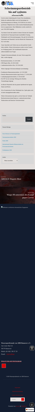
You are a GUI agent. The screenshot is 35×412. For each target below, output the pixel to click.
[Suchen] (22, 399)
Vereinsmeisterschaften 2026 (9, 137)
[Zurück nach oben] (28, 405)
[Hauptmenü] (32, 3)
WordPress (23, 406)
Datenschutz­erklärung (17, 391)
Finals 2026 (5, 140)
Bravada (17, 406)
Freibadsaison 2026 (7, 150)
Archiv (4, 157)
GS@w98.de (10, 354)
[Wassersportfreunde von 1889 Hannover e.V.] (7, 3)
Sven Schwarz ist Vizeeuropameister (11, 133)
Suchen (4, 115)
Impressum (17, 387)
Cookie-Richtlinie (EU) (17, 395)
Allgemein (19, 13)
